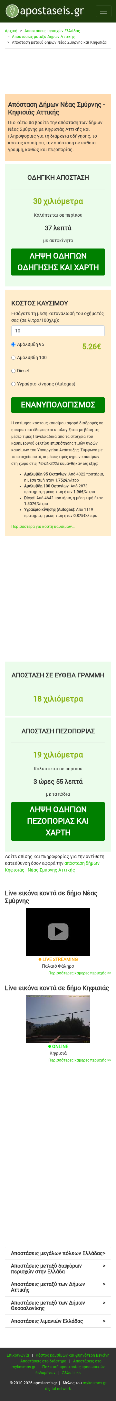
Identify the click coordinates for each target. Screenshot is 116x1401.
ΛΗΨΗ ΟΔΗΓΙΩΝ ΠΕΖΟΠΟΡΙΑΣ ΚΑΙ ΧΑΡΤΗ (58, 821)
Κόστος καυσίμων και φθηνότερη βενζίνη (73, 1355)
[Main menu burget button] (103, 11)
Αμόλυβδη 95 (30, 344)
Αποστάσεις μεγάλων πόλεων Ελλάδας (58, 1253)
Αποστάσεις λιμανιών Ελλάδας (58, 1321)
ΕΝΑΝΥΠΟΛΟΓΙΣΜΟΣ (58, 404)
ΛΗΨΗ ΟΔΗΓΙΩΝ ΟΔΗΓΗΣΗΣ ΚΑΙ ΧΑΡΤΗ (58, 261)
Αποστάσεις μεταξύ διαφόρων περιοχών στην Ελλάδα (58, 1269)
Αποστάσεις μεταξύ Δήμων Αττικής (43, 36)
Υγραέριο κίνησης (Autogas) (46, 383)
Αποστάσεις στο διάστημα (43, 1361)
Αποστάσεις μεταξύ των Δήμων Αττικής (58, 1287)
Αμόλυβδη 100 (32, 357)
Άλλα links (71, 1372)
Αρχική (11, 31)
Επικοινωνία (18, 1355)
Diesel (23, 370)
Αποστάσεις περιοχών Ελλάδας (52, 31)
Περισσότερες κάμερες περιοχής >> (79, 973)
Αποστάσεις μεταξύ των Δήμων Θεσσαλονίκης (58, 1306)
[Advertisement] (58, 71)
